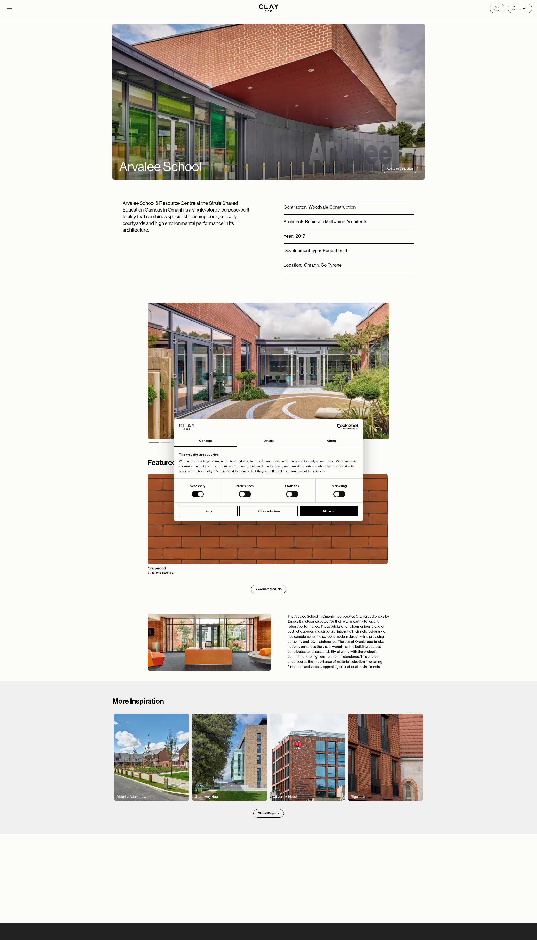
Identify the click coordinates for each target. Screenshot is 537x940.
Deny (208, 511)
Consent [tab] (205, 441)
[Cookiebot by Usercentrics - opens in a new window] (340, 427)
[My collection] (497, 8)
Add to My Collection (400, 168)
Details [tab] (268, 441)
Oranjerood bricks (370, 616)
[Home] (268, 8)
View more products (269, 589)
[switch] (245, 494)
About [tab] (331, 441)
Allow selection (268, 511)
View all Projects (268, 813)
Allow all (329, 511)
